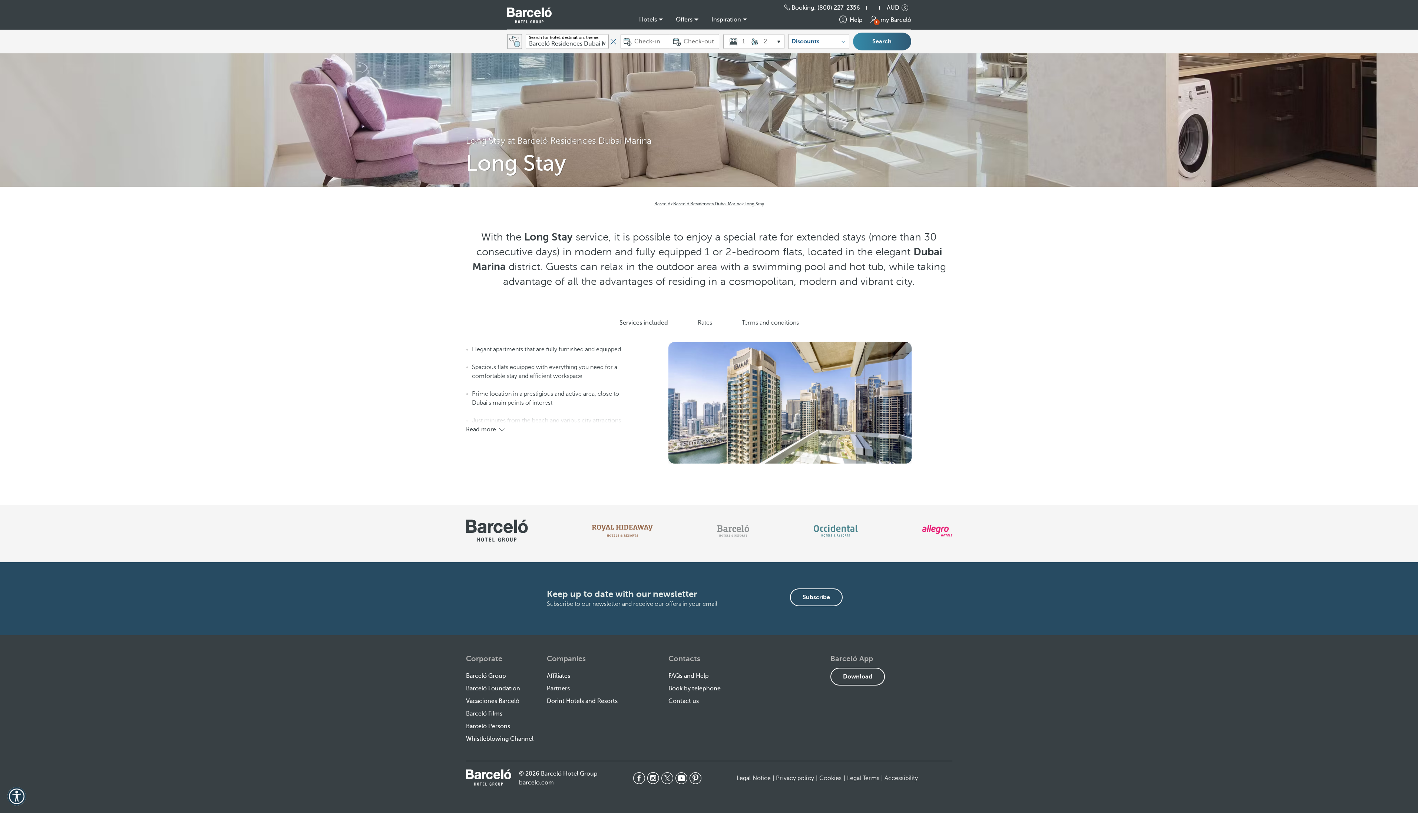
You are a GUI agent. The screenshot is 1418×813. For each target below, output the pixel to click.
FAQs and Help (688, 676)
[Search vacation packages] (514, 41)
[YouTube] (681, 778)
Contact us (683, 701)
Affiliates (558, 676)
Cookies (830, 778)
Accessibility (901, 778)
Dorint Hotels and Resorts (582, 701)
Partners (558, 688)
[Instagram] (653, 778)
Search (882, 41)
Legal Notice (754, 778)
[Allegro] (937, 531)
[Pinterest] (695, 778)
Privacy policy (795, 778)
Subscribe (816, 597)
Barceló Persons (488, 726)
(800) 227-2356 (838, 7)
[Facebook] (639, 778)
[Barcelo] (733, 531)
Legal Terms (863, 778)
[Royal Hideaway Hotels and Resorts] (622, 531)
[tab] (644, 322)
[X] (667, 778)
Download (857, 676)
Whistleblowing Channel (499, 739)
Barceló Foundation (493, 688)
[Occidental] (836, 531)
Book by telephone (694, 688)
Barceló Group (486, 676)
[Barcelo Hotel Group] (488, 777)
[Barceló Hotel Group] (529, 15)
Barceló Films (484, 713)
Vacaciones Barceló (492, 701)
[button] (876, 7)
